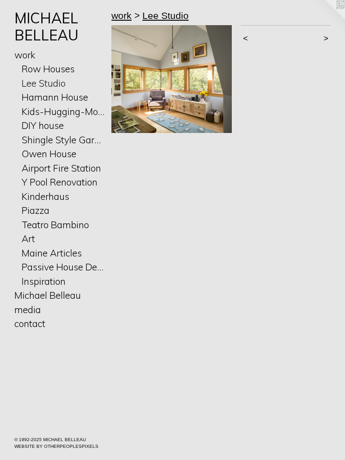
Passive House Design (63, 267)
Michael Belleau (47, 295)
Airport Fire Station (61, 168)
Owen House (49, 153)
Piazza (35, 210)
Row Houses (48, 69)
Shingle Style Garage (63, 140)
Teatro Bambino (55, 224)
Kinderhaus (45, 196)
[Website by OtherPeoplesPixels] (327, 18)
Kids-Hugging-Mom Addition (63, 111)
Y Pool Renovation (59, 182)
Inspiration (44, 281)
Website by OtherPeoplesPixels (56, 446)
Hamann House (55, 97)
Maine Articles (52, 253)
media (27, 309)
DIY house (43, 125)
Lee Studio (44, 83)
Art (28, 238)
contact (29, 323)
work (24, 55)
